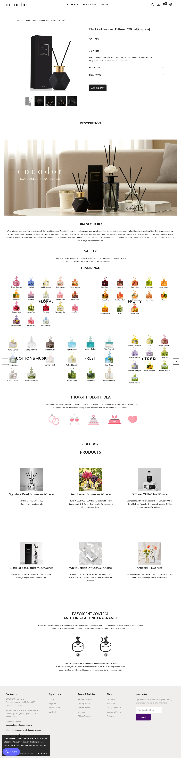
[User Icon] (158, 4)
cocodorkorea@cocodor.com (19, 725)
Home (20, 20)
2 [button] (90, 388)
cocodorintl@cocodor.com (29, 730)
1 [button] (88, 388)
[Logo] (17, 4)
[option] (50, 61)
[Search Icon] (152, 4)
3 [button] (93, 388)
